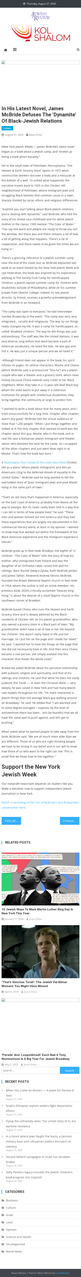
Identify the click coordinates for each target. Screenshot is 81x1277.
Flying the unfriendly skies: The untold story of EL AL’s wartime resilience (41, 1123)
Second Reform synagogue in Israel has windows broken (38, 1159)
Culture (7, 128)
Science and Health (18, 1237)
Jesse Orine (35, 134)
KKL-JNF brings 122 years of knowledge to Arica (14, 821)
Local (9, 1222)
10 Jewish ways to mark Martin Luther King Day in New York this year (37, 911)
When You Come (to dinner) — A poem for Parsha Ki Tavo (40, 1092)
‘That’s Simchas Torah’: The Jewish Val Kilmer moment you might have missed (34, 984)
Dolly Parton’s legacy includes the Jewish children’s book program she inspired (39, 1174)
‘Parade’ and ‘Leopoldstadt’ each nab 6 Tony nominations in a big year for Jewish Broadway (36, 1057)
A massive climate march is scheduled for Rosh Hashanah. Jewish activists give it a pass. (71, 821)
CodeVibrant (62, 1273)
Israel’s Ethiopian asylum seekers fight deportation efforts (39, 1108)
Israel (9, 1215)
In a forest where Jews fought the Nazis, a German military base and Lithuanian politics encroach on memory (39, 1141)
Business (12, 1200)
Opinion (11, 1229)
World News (14, 1251)
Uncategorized (15, 1244)
